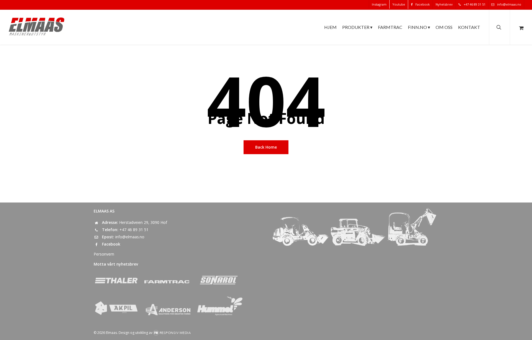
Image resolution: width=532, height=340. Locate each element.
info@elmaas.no (129, 236)
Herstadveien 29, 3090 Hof (143, 222)
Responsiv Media (175, 333)
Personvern (104, 254)
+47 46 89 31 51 (134, 229)
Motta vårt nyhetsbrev (116, 264)
